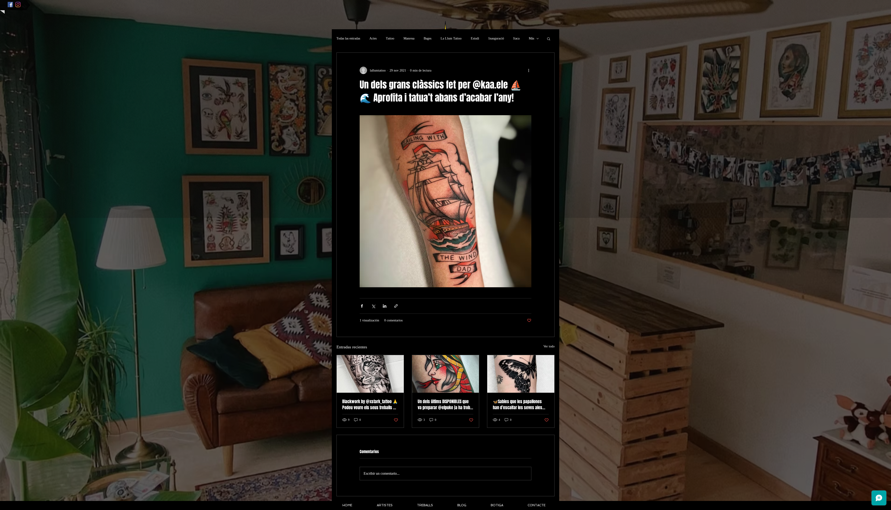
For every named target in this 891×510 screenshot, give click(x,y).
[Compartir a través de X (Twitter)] (373, 306)
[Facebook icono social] (10, 4)
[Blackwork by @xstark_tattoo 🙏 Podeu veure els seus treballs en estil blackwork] (370, 374)
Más (531, 38)
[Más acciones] (528, 70)
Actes (373, 38)
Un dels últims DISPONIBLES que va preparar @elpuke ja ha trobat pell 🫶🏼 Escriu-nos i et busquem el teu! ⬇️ (445, 405)
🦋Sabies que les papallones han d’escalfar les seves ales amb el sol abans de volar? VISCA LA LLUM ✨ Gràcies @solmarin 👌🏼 (520, 405)
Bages (427, 38)
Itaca (516, 38)
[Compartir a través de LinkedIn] (384, 306)
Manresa (409, 38)
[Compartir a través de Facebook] (362, 306)
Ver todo (549, 346)
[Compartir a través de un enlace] (396, 306)
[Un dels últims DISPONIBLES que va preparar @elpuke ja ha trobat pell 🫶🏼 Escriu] (445, 374)
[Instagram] (18, 4)
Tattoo (390, 38)
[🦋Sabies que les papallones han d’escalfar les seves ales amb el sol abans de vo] (520, 374)
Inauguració (496, 38)
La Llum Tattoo (451, 38)
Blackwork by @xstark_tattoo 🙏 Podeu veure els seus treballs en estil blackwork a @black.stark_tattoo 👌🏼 (370, 405)
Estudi (475, 38)
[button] (548, 38)
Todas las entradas (348, 38)
